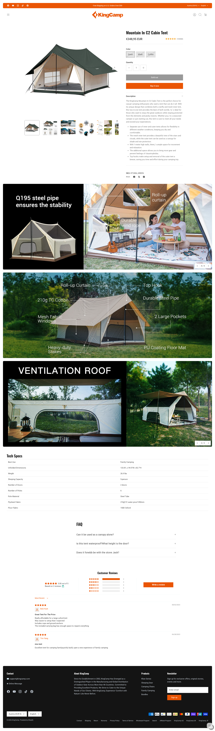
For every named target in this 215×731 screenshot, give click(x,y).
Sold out (154, 77)
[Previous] (197, 266)
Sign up (174, 697)
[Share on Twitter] (139, 177)
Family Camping (148, 690)
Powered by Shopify (26, 720)
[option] (72, 70)
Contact (79, 721)
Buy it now (154, 86)
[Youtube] (13, 5)
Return (96, 721)
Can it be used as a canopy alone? (95, 534)
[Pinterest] (27, 5)
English (203, 5)
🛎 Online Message (14, 684)
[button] (94, 579)
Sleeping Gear (147, 683)
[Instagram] (17, 5)
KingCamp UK (191, 721)
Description (130, 96)
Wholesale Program (142, 721)
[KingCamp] (107, 14)
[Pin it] (143, 177)
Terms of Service (127, 721)
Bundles (144, 694)
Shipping (88, 721)
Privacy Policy (114, 721)
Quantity (129, 62)
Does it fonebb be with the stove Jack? (97, 552)
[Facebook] (8, 5)
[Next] (114, 67)
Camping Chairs (148, 686)
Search (154, 721)
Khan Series (146, 679)
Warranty (104, 721)
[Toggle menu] (9, 14)
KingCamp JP (203, 721)
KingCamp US (179, 721)
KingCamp (15, 720)
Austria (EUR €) (192, 5)
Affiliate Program (165, 721)
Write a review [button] (158, 585)
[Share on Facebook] (134, 177)
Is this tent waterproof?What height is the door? (102, 543)
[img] (40, 605)
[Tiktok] (22, 5)
